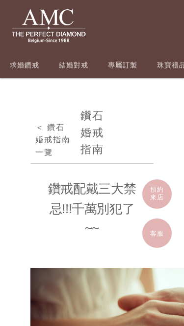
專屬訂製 (122, 65)
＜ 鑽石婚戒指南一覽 (53, 139)
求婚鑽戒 (24, 65)
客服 (157, 233)
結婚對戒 (73, 65)
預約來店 (157, 193)
